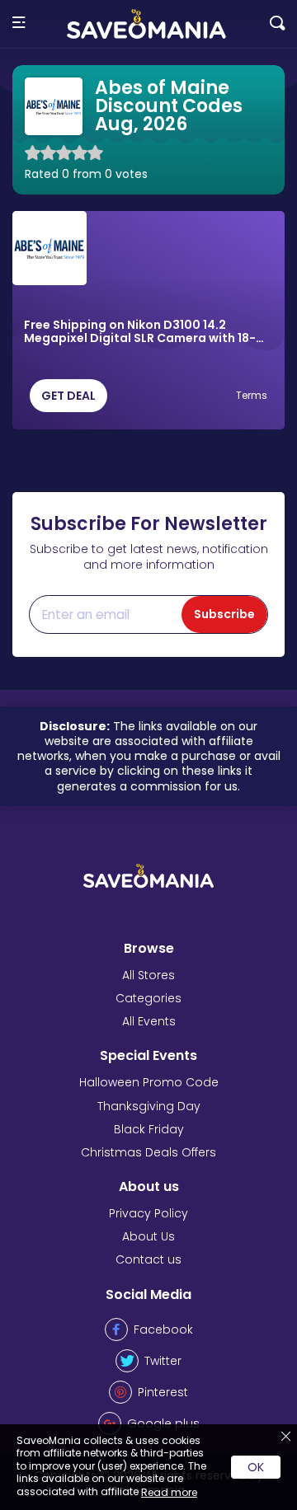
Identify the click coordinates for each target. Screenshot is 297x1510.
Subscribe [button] (224, 614)
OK (256, 1467)
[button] (18, 23)
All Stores (148, 975)
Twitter (163, 1361)
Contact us (149, 1259)
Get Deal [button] (68, 395)
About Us (148, 1236)
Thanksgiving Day (148, 1106)
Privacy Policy (148, 1213)
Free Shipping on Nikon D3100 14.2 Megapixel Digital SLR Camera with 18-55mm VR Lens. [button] (140, 332)
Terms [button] (251, 396)
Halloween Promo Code (149, 1082)
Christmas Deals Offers (148, 1152)
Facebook (163, 1329)
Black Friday (149, 1129)
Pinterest (163, 1392)
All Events (149, 1021)
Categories (149, 998)
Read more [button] (169, 1492)
